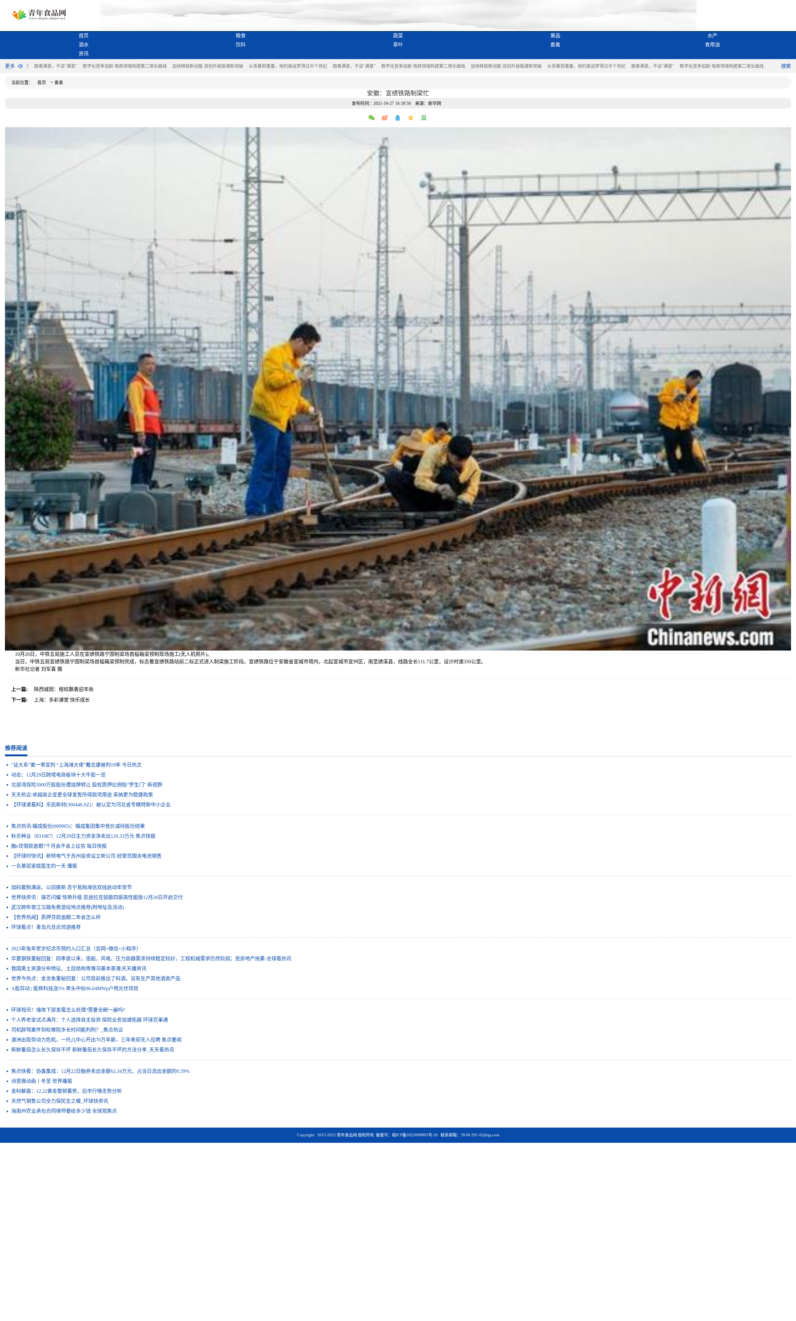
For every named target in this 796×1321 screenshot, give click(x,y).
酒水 (84, 44)
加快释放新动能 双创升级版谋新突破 (207, 66)
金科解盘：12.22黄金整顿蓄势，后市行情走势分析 (66, 1091)
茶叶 (398, 44)
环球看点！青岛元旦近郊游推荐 (46, 927)
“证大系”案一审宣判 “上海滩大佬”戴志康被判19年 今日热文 (76, 764)
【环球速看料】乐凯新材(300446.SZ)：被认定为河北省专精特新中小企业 (91, 804)
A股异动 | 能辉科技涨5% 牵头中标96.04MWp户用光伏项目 (74, 988)
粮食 (241, 35)
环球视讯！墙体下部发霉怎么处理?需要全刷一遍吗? (68, 1010)
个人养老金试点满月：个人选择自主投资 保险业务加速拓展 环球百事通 (89, 1019)
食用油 (712, 44)
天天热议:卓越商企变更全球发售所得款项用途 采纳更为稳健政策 (82, 794)
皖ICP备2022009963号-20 (415, 1135)
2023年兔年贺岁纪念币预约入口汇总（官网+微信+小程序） (76, 948)
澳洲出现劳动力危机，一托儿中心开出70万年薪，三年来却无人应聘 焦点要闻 (96, 1039)
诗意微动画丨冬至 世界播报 (41, 1081)
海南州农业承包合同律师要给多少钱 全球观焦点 (64, 1111)
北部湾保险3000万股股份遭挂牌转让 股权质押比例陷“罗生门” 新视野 (86, 784)
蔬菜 (398, 35)
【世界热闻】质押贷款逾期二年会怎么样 (56, 917)
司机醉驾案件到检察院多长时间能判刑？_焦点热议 (67, 1029)
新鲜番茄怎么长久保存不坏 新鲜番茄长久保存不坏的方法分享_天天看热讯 (92, 1049)
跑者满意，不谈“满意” (55, 66)
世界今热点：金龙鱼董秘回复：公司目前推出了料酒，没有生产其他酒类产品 (95, 978)
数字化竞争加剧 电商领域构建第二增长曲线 (125, 66)
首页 (84, 35)
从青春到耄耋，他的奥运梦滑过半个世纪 (288, 66)
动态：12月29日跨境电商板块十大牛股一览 (58, 774)
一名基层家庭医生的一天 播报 (44, 866)
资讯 (84, 53)
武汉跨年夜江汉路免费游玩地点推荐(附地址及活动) (67, 907)
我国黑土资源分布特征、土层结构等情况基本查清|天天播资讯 (78, 968)
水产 (712, 35)
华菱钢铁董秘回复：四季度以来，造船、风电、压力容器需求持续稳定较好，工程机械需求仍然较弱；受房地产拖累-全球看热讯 (151, 958)
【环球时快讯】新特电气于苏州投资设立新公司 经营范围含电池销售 (86, 856)
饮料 (241, 44)
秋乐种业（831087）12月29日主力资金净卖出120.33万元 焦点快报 (83, 836)
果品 (555, 35)
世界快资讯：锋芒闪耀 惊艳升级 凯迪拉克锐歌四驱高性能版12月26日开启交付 (97, 897)
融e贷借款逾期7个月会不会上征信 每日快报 (59, 846)
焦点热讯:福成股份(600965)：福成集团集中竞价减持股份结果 (78, 826)
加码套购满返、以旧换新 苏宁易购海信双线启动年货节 (71, 887)
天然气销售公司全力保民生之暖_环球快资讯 (59, 1101)
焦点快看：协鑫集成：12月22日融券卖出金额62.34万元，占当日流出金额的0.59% (100, 1071)
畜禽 (555, 44)
